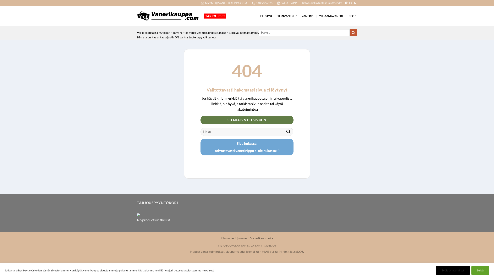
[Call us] (355, 3)
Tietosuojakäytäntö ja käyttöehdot (322, 2)
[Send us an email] (350, 3)
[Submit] (353, 32)
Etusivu (266, 16)
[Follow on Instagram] (346, 3)
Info (351, 16)
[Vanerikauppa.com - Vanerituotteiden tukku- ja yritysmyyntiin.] (168, 16)
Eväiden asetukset (453, 270)
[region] (247, 270)
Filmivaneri (285, 16)
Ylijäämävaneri (331, 16)
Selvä (480, 270)
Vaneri (307, 16)
